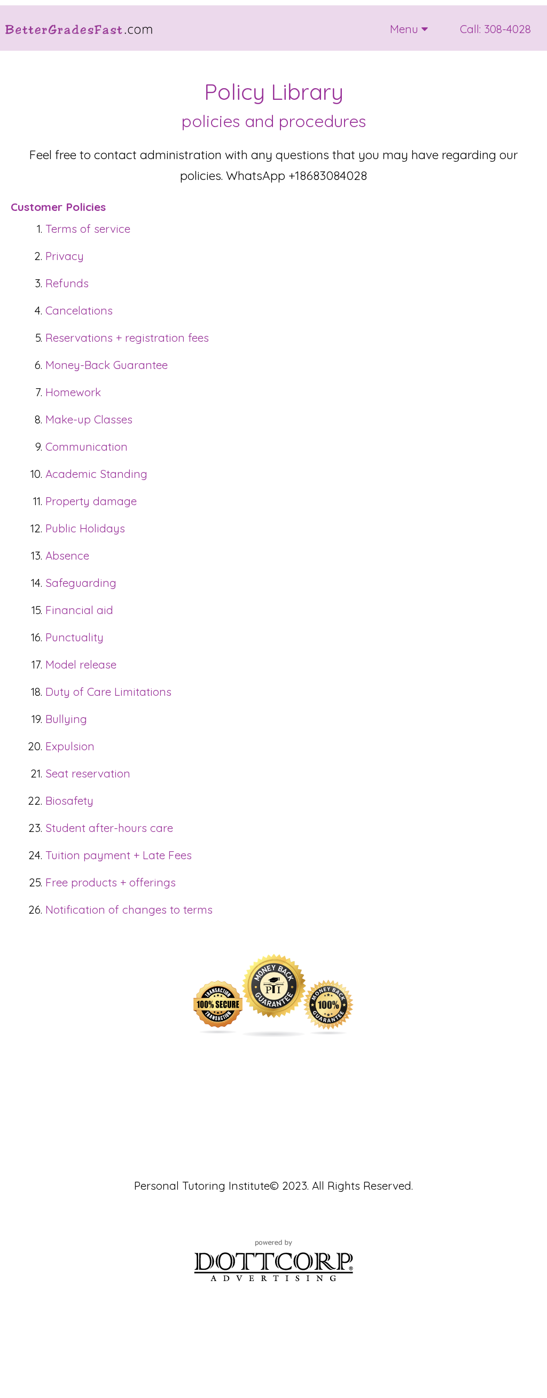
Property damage (91, 501)
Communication (86, 446)
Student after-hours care (109, 828)
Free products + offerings (110, 882)
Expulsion (70, 746)
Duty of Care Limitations (108, 691)
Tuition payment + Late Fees (118, 855)
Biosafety (69, 800)
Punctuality (74, 637)
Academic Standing (96, 474)
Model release (80, 664)
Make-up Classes (88, 419)
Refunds (67, 283)
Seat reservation (87, 773)
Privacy (64, 256)
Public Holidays (85, 528)
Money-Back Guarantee (106, 365)
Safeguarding (80, 583)
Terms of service (87, 228)
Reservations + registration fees (127, 337)
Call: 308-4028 (495, 29)
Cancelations (79, 310)
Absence (67, 555)
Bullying (66, 719)
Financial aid (79, 610)
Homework (73, 392)
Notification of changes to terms (129, 909)
